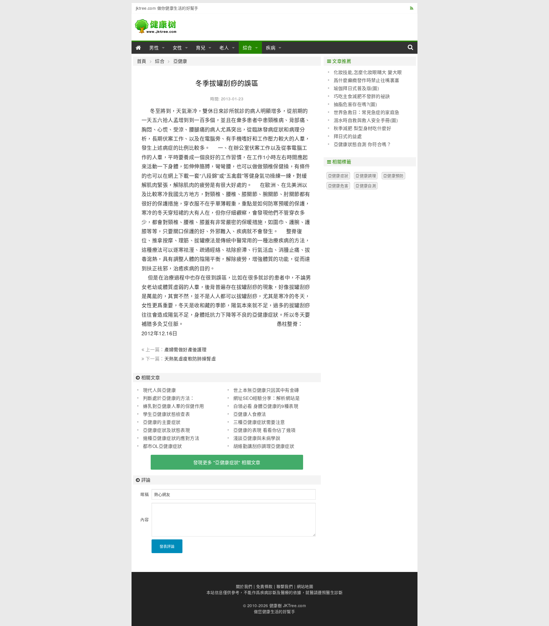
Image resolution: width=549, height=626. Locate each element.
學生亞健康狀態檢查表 (166, 414)
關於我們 (244, 586)
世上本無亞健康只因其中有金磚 (266, 390)
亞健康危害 (338, 185)
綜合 (247, 47)
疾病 (271, 47)
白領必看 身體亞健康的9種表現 (265, 406)
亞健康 (180, 61)
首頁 (141, 61)
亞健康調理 (365, 175)
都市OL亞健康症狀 (162, 446)
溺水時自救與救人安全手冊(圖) (366, 120)
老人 (224, 47)
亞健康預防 (393, 175)
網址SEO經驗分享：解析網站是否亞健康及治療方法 (264, 398)
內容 (144, 519)
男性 (154, 47)
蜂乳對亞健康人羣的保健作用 (173, 406)
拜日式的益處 (348, 136)
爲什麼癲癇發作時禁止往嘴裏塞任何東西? (363, 80)
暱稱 (144, 494)
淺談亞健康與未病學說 (256, 438)
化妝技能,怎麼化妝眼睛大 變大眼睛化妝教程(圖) (365, 72)
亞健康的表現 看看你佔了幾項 (264, 430)
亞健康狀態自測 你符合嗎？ (362, 144)
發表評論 (167, 546)
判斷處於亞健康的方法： (169, 398)
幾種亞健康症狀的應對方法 (171, 438)
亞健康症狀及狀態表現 (166, 430)
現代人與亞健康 (159, 390)
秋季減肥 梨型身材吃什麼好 (362, 128)
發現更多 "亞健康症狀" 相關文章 (226, 462)
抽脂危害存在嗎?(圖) (355, 104)
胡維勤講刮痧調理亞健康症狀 (263, 446)
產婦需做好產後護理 (185, 349)
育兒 (201, 47)
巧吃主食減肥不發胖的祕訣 (362, 96)
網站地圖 (305, 586)
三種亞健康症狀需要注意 (259, 422)
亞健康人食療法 (249, 414)
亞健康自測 (365, 185)
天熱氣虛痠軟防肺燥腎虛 (190, 358)
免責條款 (264, 586)
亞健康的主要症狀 (161, 422)
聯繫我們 (285, 586)
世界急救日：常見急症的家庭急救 (363, 112)
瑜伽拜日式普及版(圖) (356, 88)
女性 (177, 47)
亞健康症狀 (338, 175)
